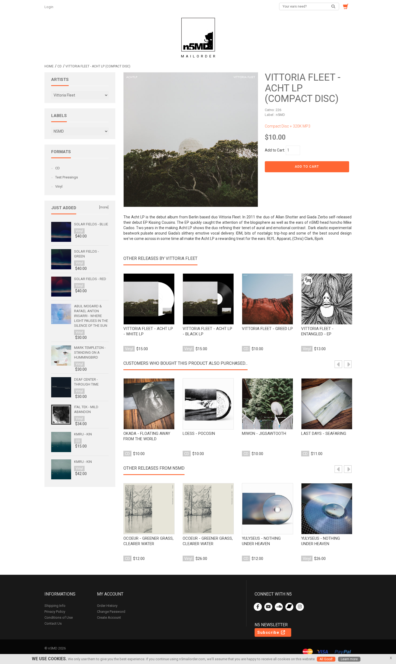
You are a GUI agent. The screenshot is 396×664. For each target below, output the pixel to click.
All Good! (326, 659)
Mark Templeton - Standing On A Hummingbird (90, 352)
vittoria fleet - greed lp (267, 328)
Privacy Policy (54, 612)
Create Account (109, 617)
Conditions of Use (58, 617)
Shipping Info (54, 606)
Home (49, 66)
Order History (107, 606)
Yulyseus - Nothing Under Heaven (261, 541)
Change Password (111, 612)
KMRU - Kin (83, 434)
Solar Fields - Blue (91, 224)
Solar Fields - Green (86, 253)
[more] (104, 207)
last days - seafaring (323, 433)
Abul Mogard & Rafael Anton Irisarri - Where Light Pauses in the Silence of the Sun (91, 316)
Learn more (349, 659)
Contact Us (53, 623)
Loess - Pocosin (199, 433)
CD (59, 66)
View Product (149, 299)
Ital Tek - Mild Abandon (86, 409)
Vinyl (58, 186)
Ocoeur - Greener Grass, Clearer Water (148, 541)
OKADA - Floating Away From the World (146, 436)
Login (49, 7)
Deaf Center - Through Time (86, 381)
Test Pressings (66, 177)
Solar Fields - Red (90, 279)
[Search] (333, 6)
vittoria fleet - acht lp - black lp (207, 331)
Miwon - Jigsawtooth (264, 433)
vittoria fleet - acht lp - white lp (148, 331)
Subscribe (269, 632)
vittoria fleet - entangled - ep (317, 331)
